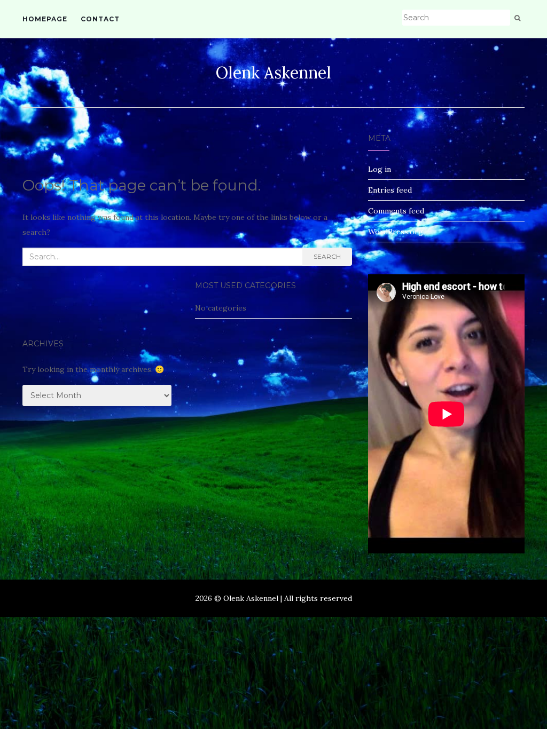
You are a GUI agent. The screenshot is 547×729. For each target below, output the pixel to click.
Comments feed (396, 211)
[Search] (517, 18)
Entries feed (390, 190)
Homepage (44, 19)
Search (327, 256)
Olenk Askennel (273, 73)
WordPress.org (395, 231)
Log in (379, 169)
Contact (100, 19)
